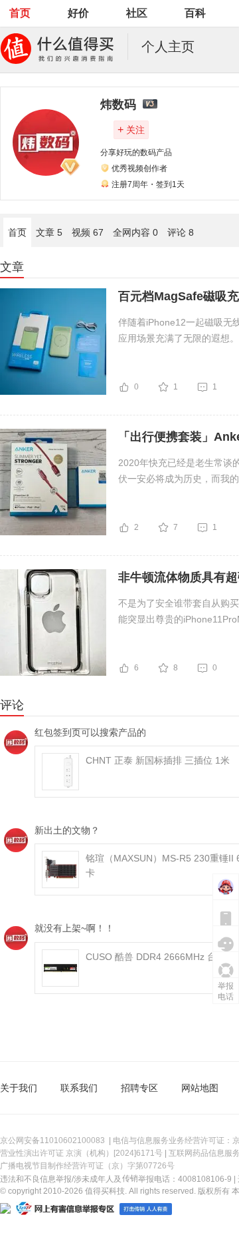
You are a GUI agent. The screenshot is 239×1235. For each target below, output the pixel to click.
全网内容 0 (135, 232)
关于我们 (18, 1088)
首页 (20, 13)
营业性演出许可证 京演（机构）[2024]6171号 (81, 1153)
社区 (136, 13)
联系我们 (79, 1088)
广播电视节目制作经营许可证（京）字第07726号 (87, 1165)
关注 (131, 129)
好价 (78, 13)
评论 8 (180, 232)
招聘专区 (139, 1088)
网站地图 (199, 1088)
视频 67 (88, 232)
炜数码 (118, 104)
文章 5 (49, 232)
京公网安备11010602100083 (52, 1140)
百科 (195, 13)
